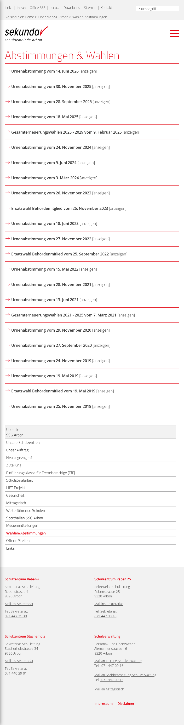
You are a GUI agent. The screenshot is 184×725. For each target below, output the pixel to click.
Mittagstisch (16, 503)
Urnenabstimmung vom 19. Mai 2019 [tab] (44, 375)
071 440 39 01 (16, 673)
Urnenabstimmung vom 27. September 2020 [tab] (51, 345)
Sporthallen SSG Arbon (24, 518)
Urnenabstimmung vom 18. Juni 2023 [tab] (45, 223)
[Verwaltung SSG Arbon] (100, 665)
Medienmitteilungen (22, 525)
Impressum (103, 703)
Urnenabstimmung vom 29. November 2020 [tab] (51, 330)
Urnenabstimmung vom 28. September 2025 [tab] (51, 101)
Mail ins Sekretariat (19, 603)
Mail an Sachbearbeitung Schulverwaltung (125, 675)
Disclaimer (125, 703)
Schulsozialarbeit (19, 480)
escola (54, 7)
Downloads (71, 7)
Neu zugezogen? (19, 457)
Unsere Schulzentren (23, 442)
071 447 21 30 (16, 616)
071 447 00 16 (112, 665)
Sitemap (90, 7)
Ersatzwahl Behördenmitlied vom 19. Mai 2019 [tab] (53, 391)
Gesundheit (15, 495)
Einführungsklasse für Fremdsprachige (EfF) (40, 473)
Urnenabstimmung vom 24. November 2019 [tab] (51, 360)
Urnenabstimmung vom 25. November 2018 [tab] (51, 406)
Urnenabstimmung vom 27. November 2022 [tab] (51, 239)
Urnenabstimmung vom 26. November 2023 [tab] (51, 193)
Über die (53, 17)
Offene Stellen (18, 540)
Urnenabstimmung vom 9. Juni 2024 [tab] (43, 162)
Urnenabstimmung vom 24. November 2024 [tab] (51, 147)
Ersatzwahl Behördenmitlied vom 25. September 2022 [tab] (60, 254)
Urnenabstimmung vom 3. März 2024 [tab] (45, 177)
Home (29, 17)
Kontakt (106, 7)
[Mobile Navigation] (174, 33)
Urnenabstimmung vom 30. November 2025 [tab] (51, 86)
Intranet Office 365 (31, 7)
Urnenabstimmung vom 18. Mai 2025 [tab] (44, 116)
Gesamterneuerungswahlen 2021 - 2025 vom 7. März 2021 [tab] (63, 315)
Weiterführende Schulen (25, 510)
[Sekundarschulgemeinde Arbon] (26, 34)
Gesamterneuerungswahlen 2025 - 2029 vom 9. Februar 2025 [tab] (66, 132)
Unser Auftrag (17, 450)
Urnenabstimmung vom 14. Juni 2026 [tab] (45, 71)
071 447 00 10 (105, 616)
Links (8, 7)
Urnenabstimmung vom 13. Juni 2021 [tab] (45, 299)
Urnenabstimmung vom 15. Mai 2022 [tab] (44, 269)
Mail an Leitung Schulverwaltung (118, 660)
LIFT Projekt (15, 487)
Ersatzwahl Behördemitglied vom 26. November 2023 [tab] (59, 208)
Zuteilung (13, 465)
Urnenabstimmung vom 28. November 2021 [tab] (51, 284)
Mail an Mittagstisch (109, 689)
